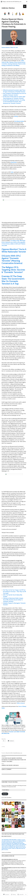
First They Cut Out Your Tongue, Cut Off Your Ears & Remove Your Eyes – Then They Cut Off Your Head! (14, 591)
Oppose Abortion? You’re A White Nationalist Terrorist (14, 250)
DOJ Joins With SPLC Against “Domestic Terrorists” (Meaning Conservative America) (12, 259)
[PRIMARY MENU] (24, 6)
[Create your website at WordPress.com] (14, 1)
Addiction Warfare (8, 8)
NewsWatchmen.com (18, 753)
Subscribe (5, 793)
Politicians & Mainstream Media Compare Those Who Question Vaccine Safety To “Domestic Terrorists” (13, 600)
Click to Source (20, 703)
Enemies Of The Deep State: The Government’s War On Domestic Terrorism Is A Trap (13, 280)
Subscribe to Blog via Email (10, 782)
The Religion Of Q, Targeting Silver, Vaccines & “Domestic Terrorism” (13, 269)
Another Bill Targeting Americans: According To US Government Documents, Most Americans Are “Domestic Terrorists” (14, 101)
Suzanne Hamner (6, 47)
